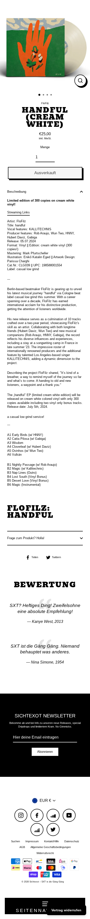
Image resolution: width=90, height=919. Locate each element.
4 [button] (51, 95)
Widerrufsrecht (45, 853)
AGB (22, 847)
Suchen (15, 841)
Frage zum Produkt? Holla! (25, 538)
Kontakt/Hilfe (51, 841)
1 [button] (39, 95)
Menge (45, 147)
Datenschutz (71, 841)
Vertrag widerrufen (66, 910)
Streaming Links (18, 212)
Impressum (32, 841)
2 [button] (44, 95)
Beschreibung (16, 191)
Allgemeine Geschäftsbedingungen (50, 847)
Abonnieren (45, 751)
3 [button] (48, 95)
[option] (45, 45)
